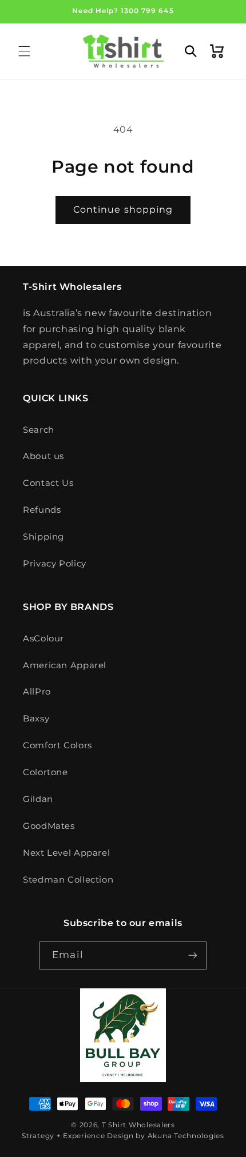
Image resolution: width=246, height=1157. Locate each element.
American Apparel (64, 665)
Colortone (45, 772)
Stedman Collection (68, 880)
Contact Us (48, 483)
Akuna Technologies (186, 1136)
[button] (24, 51)
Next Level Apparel (66, 853)
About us (43, 456)
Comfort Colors (57, 745)
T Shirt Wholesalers (138, 1125)
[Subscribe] (192, 955)
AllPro (37, 692)
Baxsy (36, 718)
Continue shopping (123, 209)
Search (38, 430)
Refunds (42, 510)
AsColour (43, 638)
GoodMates (49, 826)
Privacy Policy (54, 563)
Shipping (43, 537)
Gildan (38, 799)
